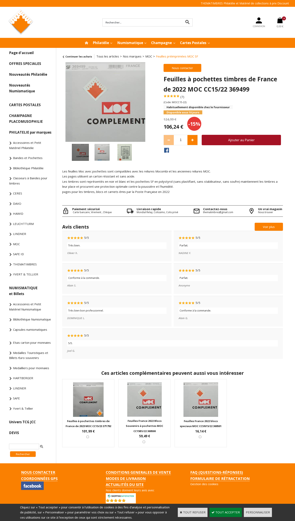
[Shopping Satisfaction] (121, 496)
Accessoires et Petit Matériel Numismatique (25, 306)
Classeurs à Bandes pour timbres (28, 180)
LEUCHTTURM (23, 224)
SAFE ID (18, 254)
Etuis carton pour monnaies (32, 343)
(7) (182, 97)
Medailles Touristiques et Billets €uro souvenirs (28, 355)
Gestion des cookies (204, 484)
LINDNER (19, 234)
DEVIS (14, 432)
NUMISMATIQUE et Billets (23, 291)
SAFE (16, 398)
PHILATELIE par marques (30, 132)
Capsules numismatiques (30, 330)
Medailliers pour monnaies (31, 368)
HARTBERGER (23, 378)
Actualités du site (125, 484)
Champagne (161, 42)
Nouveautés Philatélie (28, 74)
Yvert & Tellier (23, 408)
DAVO (17, 204)
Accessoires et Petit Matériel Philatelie (25, 145)
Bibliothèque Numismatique (32, 319)
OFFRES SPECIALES (25, 63)
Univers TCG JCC (22, 422)
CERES (17, 193)
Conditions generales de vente (138, 472)
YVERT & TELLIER (25, 274)
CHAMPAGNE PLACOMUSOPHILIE (26, 118)
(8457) (131, 501)
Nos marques (132, 56)
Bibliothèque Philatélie (28, 168)
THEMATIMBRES (25, 264)
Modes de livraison (126, 478)
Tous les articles (107, 56)
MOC (16, 244)
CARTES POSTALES (25, 105)
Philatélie (101, 42)
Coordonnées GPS (39, 478)
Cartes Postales (193, 42)
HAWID (18, 214)
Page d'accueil (21, 52)
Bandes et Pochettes (28, 158)
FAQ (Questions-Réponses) (216, 472)
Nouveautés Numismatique (22, 88)
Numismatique (130, 42)
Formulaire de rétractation (220, 478)
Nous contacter (38, 472)
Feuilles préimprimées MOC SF (177, 56)
